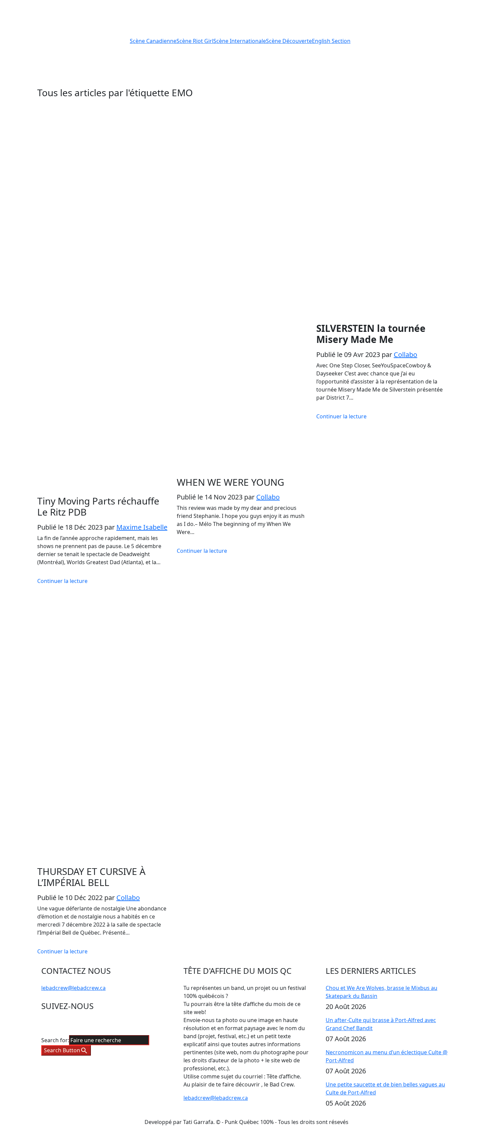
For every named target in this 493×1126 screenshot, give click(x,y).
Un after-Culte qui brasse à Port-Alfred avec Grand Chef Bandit (381, 1024)
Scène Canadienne (153, 41)
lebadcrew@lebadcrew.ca (73, 988)
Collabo (268, 496)
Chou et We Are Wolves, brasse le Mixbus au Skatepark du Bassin (381, 992)
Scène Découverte (289, 41)
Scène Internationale (239, 41)
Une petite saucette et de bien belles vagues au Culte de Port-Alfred (385, 1088)
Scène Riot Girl (194, 41)
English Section (331, 41)
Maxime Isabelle (141, 527)
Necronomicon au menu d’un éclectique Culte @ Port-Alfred (386, 1056)
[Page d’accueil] (79, 40)
